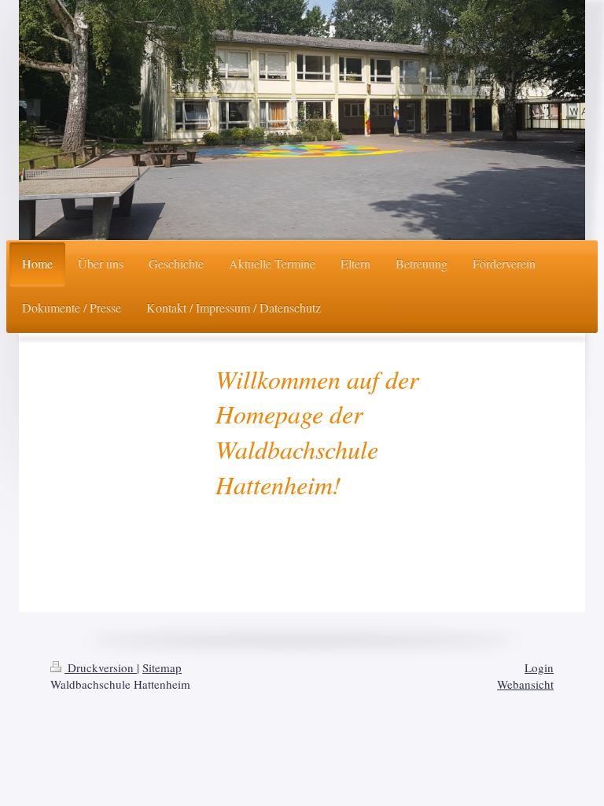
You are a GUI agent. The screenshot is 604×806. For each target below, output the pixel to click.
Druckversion (100, 667)
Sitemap (162, 667)
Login (539, 667)
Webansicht (525, 684)
